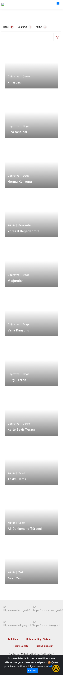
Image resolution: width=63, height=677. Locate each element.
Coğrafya (24, 27)
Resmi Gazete (21, 646)
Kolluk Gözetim (44, 646)
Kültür (41, 27)
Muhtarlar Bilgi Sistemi (38, 639)
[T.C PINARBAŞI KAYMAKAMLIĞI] (19, 4)
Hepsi (8, 27)
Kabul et (32, 670)
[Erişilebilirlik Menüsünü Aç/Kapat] (56, 668)
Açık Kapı (13, 639)
